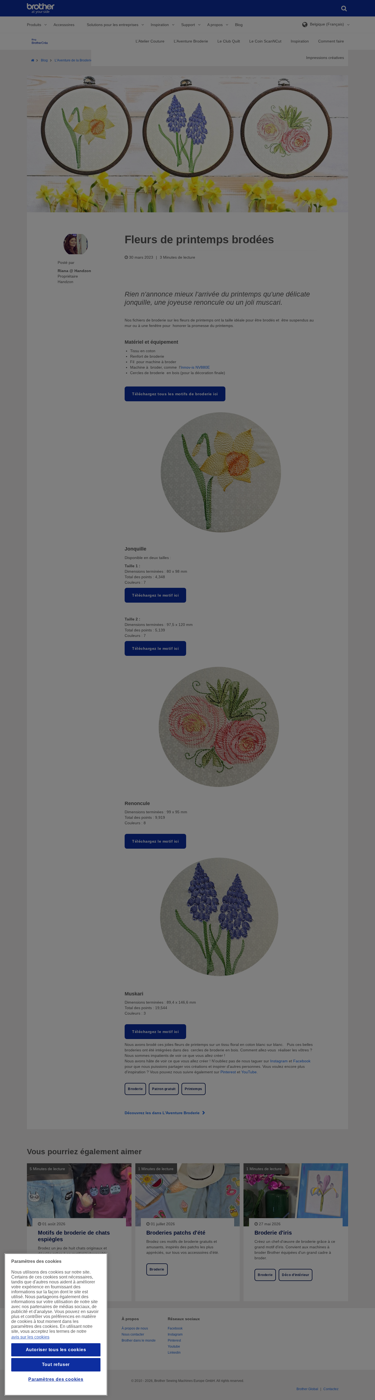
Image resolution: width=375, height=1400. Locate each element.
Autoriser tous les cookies (56, 1349)
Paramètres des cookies (55, 1379)
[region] (55, 1324)
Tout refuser (56, 1364)
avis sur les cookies (30, 1337)
